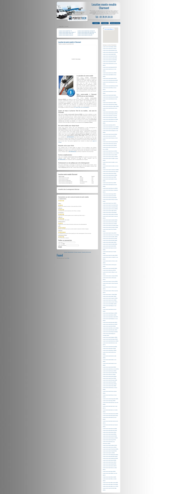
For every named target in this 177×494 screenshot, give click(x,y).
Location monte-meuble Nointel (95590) (109, 367)
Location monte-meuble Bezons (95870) (109, 102)
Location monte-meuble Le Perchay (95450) (110, 281)
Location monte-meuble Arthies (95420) (109, 61)
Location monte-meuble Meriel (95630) (109, 326)
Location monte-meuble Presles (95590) (109, 385)
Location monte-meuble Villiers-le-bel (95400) (110, 484)
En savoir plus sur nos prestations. (81, 107)
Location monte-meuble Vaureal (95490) (109, 460)
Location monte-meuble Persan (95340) (109, 378)
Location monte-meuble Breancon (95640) (110, 117)
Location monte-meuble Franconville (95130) (110, 205)
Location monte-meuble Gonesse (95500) (110, 223)
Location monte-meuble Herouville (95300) (110, 244)
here (68, 258)
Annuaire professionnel (86, 252)
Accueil (96, 23)
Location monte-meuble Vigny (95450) (109, 471)
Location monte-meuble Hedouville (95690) (110, 240)
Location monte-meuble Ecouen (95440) (109, 177)
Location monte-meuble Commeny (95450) (110, 154)
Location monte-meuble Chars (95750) (109, 136)
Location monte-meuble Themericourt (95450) (110, 449)
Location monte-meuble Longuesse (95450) (110, 298)
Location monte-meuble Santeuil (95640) (109, 434)
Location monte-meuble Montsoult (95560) (110, 346)
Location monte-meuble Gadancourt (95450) (110, 214)
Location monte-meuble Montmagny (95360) (110, 339)
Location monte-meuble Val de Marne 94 (86, 33)
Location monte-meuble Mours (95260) (109, 348)
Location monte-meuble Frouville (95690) (110, 212)
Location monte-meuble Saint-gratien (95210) (110, 415)
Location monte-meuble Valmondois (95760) (110, 456)
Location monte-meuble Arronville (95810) (110, 59)
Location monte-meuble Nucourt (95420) (109, 370)
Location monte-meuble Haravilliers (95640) (110, 236)
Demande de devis (115, 23)
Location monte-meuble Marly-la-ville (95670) (110, 316)
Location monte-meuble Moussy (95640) (109, 350)
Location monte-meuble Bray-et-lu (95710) (110, 115)
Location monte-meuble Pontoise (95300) (110, 383)
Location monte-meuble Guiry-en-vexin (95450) (111, 234)
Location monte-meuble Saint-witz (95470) (110, 430)
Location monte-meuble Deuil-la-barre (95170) (110, 171)
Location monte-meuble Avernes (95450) (109, 72)
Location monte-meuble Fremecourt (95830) (110, 208)
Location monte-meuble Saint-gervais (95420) (110, 413)
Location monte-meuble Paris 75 (65, 30)
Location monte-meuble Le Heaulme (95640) (110, 275)
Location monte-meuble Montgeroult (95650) (110, 331)
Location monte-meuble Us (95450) (109, 452)
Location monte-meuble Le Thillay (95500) (110, 294)
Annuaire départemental (68, 252)
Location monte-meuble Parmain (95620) (109, 376)
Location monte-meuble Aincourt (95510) (109, 48)
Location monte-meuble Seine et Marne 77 (67, 32)
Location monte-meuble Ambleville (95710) (110, 50)
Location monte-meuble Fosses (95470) (109, 203)
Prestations (104, 23)
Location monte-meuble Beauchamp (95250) (110, 80)
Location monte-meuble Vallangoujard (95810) (110, 454)
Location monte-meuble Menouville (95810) (110, 322)
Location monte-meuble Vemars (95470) (109, 462)
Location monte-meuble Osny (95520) (109, 374)
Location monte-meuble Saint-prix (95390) (110, 428)
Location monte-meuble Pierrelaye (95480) (110, 380)
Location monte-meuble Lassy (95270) (109, 270)
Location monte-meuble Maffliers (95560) (110, 303)
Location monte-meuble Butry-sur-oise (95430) (111, 126)
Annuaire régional (77, 252)
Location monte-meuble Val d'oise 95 (85, 35)
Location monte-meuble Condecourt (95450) (110, 156)
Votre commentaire (62, 245)
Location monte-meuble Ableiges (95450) (109, 46)
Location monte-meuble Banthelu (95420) (110, 78)
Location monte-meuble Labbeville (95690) (110, 268)
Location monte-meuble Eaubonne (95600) (110, 175)
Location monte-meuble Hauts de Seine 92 (86, 30)
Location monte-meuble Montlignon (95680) (110, 337)
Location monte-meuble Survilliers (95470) (110, 445)
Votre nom (60, 242)
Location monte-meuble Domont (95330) (109, 173)
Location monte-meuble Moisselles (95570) (110, 329)
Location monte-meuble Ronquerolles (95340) (110, 398)
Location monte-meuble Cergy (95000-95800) (110, 128)
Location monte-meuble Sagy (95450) (109, 400)
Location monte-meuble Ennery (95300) (109, 182)
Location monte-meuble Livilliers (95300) (109, 296)
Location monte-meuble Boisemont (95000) (110, 104)
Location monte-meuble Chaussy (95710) (110, 143)
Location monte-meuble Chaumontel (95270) (110, 141)
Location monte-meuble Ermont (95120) (109, 195)
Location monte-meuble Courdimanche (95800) (111, 169)
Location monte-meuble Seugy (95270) (109, 439)
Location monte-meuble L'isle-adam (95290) (110, 255)
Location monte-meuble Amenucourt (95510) (110, 52)
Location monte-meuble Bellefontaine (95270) (110, 85)
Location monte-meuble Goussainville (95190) (110, 225)
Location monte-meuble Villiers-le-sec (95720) (110, 486)
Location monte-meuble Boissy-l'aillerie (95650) (111, 106)
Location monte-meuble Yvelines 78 (66, 33)
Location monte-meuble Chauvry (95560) (110, 145)
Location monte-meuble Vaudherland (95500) (110, 458)
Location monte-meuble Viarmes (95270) (109, 465)
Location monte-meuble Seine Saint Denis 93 (87, 32)
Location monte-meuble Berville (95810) (109, 95)
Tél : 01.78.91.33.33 (104, 17)
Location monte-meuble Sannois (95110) (109, 432)
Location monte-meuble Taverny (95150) (109, 447)
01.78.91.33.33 (70, 136)
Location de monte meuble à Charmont (69, 42)
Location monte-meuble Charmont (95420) (110, 134)
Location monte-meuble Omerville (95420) (110, 372)
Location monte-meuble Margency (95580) (110, 313)
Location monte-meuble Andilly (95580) (109, 54)
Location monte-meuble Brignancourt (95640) (110, 119)
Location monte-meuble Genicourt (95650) (110, 221)
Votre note (60, 243)
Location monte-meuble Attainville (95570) (110, 67)
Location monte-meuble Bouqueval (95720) (110, 113)
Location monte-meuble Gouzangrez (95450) (110, 227)
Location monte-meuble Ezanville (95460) (110, 197)
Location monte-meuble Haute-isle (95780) (110, 238)
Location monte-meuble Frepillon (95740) (110, 210)
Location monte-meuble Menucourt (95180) (110, 324)
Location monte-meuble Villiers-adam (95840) (110, 482)
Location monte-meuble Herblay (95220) (109, 242)
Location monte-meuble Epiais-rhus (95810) (110, 188)
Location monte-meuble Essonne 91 (66, 35)
